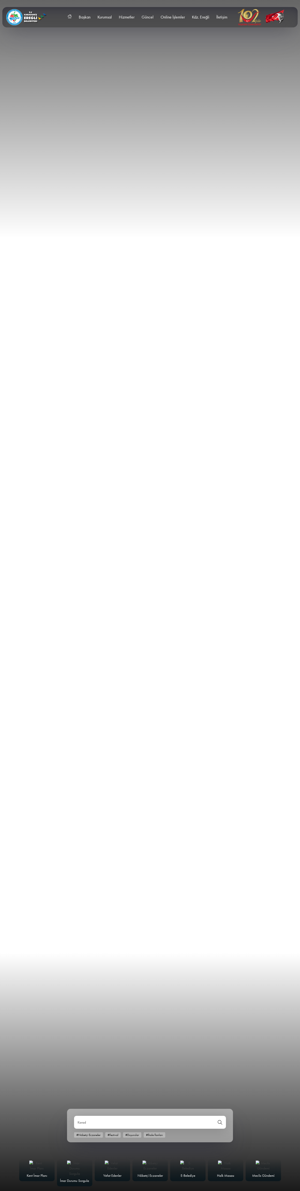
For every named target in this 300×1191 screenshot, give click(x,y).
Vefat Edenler (112, 1175)
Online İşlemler (173, 17)
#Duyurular (132, 1135)
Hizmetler (127, 17)
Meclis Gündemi (263, 1175)
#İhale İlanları (154, 1135)
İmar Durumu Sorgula (74, 1181)
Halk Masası (225, 1175)
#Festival (113, 1135)
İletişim (221, 17)
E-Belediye (188, 1175)
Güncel (148, 17)
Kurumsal (105, 17)
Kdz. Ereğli (200, 17)
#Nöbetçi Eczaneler (88, 1135)
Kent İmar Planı (37, 1175)
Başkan (84, 17)
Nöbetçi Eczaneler (150, 1175)
